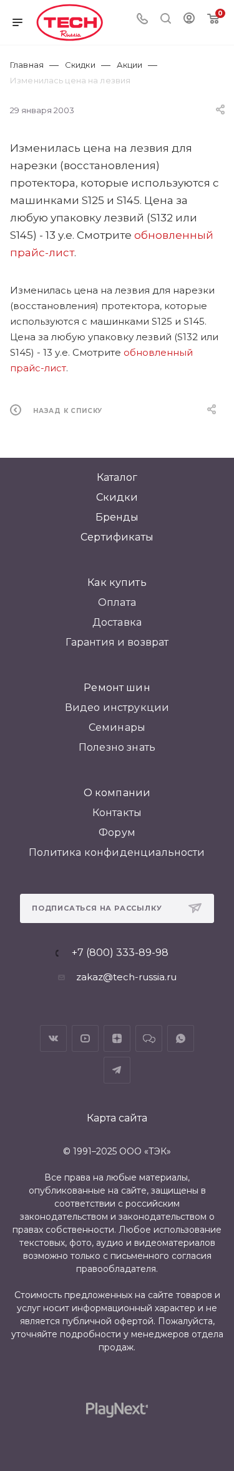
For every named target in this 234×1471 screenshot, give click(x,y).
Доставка (117, 622)
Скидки (117, 497)
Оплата (117, 602)
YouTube (85, 1038)
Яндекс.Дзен (117, 1038)
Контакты (117, 813)
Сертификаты (117, 537)
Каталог (117, 477)
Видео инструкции (117, 707)
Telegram (117, 1070)
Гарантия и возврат (117, 642)
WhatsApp (180, 1038)
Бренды (117, 517)
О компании (117, 793)
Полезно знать (117, 747)
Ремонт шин (117, 688)
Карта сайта (117, 1118)
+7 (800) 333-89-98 (120, 953)
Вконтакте (53, 1038)
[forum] (148, 1038)
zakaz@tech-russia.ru (126, 977)
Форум (117, 832)
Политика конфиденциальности (117, 852)
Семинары (117, 727)
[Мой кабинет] (189, 20)
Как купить (117, 582)
